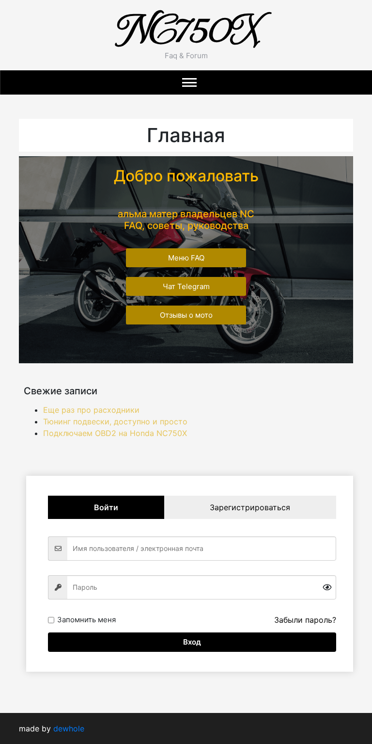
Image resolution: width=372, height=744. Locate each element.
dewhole (68, 728)
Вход (192, 642)
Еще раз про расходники (91, 410)
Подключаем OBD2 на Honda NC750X (115, 433)
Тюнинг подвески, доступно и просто (115, 421)
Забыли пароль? (305, 620)
